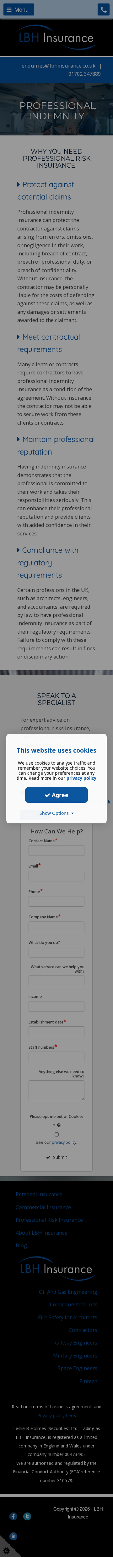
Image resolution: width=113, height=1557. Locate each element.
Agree (59, 795)
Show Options (55, 813)
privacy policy (81, 778)
